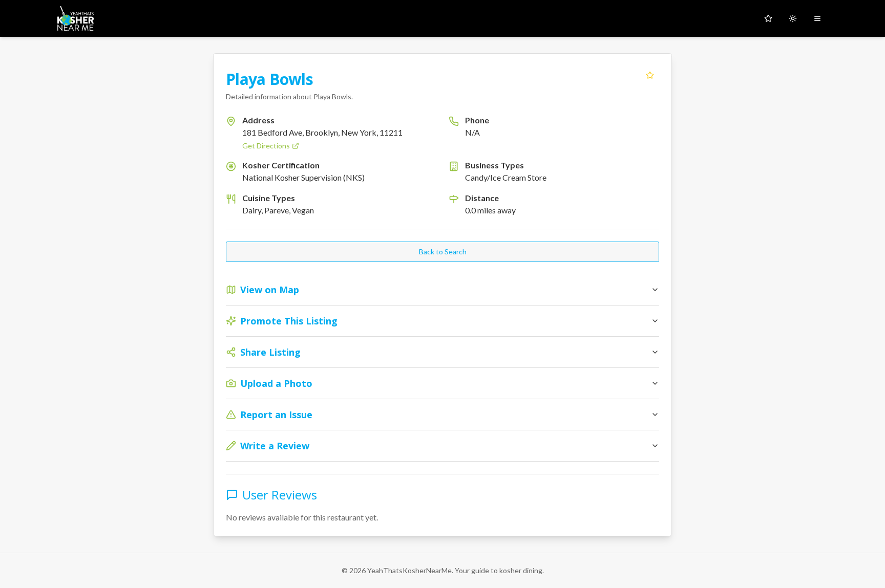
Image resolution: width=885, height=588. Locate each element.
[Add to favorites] (650, 75)
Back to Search (443, 251)
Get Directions (266, 145)
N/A (472, 132)
